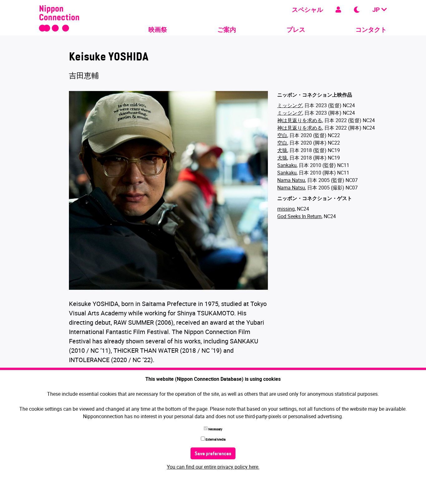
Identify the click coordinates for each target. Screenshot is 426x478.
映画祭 (157, 29)
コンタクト (371, 29)
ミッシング (289, 105)
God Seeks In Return (299, 216)
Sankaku (287, 165)
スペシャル (307, 9)
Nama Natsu (291, 180)
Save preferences (213, 454)
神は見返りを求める (299, 120)
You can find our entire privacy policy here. (213, 466)
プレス (296, 29)
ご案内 (226, 29)
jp (376, 9)
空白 (282, 135)
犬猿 (282, 150)
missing (286, 208)
